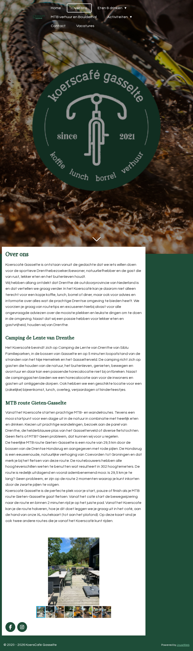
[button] (137, 541)
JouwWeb (183, 644)
